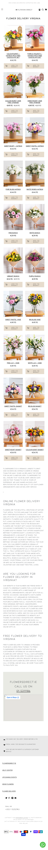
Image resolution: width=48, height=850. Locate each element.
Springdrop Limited (22, 817)
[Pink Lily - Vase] (13, 347)
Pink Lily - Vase (13, 363)
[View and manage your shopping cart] (46, 10)
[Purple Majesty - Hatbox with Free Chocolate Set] (35, 38)
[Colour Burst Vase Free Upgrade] (13, 85)
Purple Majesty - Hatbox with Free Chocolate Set (34, 55)
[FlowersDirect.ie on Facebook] (9, 798)
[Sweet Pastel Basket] (13, 390)
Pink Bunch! (13, 233)
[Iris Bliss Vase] (35, 304)
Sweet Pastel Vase (13, 319)
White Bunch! (34, 233)
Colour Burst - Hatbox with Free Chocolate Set (13, 55)
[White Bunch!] (35, 217)
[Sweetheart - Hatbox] (13, 130)
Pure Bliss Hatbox (13, 189)
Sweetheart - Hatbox (13, 146)
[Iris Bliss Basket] (35, 390)
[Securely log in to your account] (39, 9)
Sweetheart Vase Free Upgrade (35, 102)
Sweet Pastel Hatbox (35, 146)
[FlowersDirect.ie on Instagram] (12, 798)
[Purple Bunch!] (35, 260)
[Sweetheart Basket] (13, 434)
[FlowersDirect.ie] (24, 10)
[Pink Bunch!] (13, 217)
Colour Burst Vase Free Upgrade (13, 102)
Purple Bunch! (35, 276)
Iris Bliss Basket (34, 406)
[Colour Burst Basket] (35, 434)
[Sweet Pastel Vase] (13, 304)
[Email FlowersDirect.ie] (15, 798)
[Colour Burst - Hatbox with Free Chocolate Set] (13, 38)
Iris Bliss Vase (35, 319)
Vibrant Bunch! (13, 276)
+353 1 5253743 (12, 809)
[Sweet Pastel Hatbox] (35, 130)
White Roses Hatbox (35, 189)
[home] (42, 9)
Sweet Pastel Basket (13, 406)
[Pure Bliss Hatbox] (13, 174)
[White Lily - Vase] (35, 347)
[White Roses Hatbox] (35, 174)
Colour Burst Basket (35, 450)
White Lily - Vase (35, 363)
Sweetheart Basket (13, 450)
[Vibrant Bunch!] (13, 260)
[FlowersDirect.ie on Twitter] (6, 798)
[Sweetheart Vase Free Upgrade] (35, 85)
